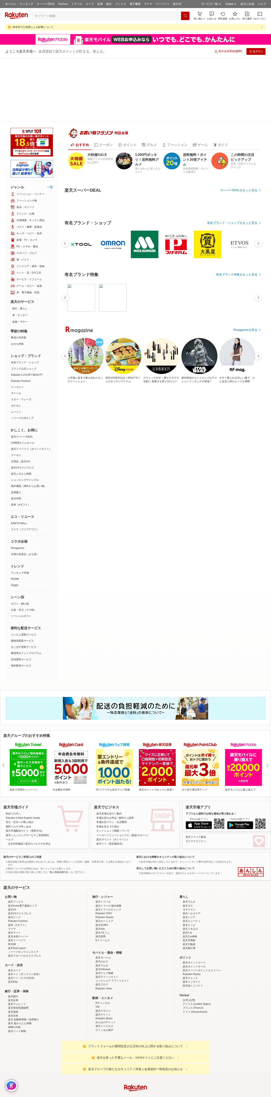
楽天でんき (189, 894)
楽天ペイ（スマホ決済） (22, 971)
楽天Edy (13, 974)
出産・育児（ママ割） (23, 546)
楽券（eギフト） (20, 440)
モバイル (10, 4)
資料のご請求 (126, 773)
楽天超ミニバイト (193, 978)
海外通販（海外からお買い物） (29, 422)
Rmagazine (17, 484)
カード (90, 4)
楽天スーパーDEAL (22, 372)
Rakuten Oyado (104, 910)
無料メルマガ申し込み (18, 782)
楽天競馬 (100, 929)
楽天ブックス (15, 894)
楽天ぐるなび (190, 921)
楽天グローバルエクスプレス (24, 948)
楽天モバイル (103, 950)
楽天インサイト (191, 974)
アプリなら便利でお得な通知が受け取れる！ (211, 769)
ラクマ (148, 4)
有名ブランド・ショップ (25, 298)
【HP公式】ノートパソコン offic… (244, 416)
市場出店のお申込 (106, 773)
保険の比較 (14, 1020)
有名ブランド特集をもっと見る (236, 508)
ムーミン (16, 348)
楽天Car (187, 925)
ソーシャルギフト (21, 552)
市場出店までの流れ (107, 782)
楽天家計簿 (189, 941)
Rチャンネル (102, 996)
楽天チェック (190, 971)
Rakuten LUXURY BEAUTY (27, 311)
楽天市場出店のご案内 (109, 769)
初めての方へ (13, 769)
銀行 (109, 4)
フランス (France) (193, 1001)
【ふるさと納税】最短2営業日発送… (220, 416)
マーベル (16, 329)
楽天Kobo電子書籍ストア (22, 898)
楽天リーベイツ (17, 933)
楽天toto (100, 921)
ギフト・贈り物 (20, 540)
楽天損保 (13, 1004)
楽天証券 (13, 993)
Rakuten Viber (103, 981)
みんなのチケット (105, 1015)
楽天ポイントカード (194, 955)
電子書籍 (135, 4)
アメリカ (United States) (197, 997)
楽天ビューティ (191, 914)
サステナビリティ (196, 797)
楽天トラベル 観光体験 (108, 898)
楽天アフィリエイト (106, 969)
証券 (100, 4)
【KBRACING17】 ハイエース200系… (125, 416)
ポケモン (16, 342)
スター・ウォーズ (21, 335)
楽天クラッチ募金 (196, 792)
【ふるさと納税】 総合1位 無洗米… (172, 416)
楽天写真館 (189, 933)
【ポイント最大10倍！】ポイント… (101, 416)
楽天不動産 (189, 937)
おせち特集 (17, 280)
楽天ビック (14, 910)
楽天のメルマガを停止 (38, 799)
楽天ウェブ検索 (104, 966)
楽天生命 (13, 1008)
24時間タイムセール (22, 379)
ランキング (26, 4)
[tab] (80, 131)
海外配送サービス (21, 601)
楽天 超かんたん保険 (20, 1016)
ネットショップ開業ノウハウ (112, 786)
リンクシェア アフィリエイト (112, 973)
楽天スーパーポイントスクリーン (202, 963)
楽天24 (177, 4)
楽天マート (14, 925)
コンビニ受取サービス (23, 570)
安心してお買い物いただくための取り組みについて (165, 824)
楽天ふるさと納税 (21, 410)
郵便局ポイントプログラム (26, 589)
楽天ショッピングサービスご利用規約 (27, 791)
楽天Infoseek (102, 962)
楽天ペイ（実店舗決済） (110, 799)
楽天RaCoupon (17, 941)
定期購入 (16, 428)
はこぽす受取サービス (23, 583)
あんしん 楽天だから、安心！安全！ (251, 827)
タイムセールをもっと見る (239, 442)
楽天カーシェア (104, 914)
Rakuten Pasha (191, 967)
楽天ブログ (101, 977)
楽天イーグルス (104, 1019)
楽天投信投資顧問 (18, 1001)
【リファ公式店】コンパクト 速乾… (195, 416)
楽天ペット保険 (17, 1024)
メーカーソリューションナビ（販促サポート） (123, 791)
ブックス (120, 4)
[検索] (185, 16)
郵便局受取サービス (22, 577)
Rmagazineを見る (245, 563)
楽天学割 (16, 434)
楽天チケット (103, 1007)
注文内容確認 (15, 799)
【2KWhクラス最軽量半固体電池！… (78, 416)
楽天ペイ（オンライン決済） (24, 967)
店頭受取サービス (21, 595)
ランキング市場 (20, 509)
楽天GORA (101, 918)
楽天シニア (189, 910)
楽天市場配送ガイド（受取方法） (25, 786)
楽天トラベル (103, 894)
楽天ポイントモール (194, 959)
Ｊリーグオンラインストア (23, 944)
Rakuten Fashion (21, 317)
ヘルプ (262, 4)
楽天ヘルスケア (191, 906)
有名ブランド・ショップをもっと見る (232, 325)
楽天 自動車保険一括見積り (23, 1012)
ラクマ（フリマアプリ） (25, 465)
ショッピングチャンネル (25, 416)
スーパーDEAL (46, 4)
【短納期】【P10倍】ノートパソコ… (149, 416)
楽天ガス (188, 898)
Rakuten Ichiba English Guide (23, 773)
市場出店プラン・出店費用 (111, 778)
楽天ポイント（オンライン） (112, 795)
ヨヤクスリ (189, 902)
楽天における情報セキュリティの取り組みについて (165, 812)
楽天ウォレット (17, 997)
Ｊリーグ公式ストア (22, 354)
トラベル (76, 4)
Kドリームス (102, 933)
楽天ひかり (101, 954)
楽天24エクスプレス (22, 403)
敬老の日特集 (18, 273)
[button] (211, 15)
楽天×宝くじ (102, 925)
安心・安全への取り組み (20, 778)
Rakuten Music (104, 1011)
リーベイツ (162, 4)
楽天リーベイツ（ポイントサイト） (31, 385)
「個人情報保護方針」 (59, 828)
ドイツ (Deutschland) (195, 1004)
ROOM (15, 515)
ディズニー (17, 323)
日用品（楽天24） (21, 397)
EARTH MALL (19, 459)
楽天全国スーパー (18, 929)
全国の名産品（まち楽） (25, 490)
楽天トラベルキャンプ (108, 902)
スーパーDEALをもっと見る (238, 176)
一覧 (50, 123)
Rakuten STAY (103, 906)
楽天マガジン (103, 1003)
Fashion (63, 4)
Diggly (14, 521)
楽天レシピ (189, 918)
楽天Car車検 (190, 929)
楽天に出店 (247, 4)
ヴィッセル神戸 (104, 1023)
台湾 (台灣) (189, 993)
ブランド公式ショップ (23, 304)
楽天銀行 (13, 989)
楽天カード (14, 963)
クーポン (16, 391)
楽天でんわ (101, 958)
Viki (97, 1000)
